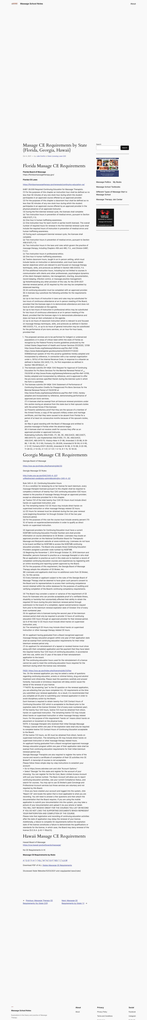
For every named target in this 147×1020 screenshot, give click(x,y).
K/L (40, 860)
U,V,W (64, 860)
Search (98, 144)
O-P (51, 860)
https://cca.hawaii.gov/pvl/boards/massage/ (42, 845)
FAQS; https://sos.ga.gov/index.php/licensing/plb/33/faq (47, 671)
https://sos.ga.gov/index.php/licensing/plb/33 (42, 466)
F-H (32, 860)
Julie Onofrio (40, 156)
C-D (27, 860)
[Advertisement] (73, 25)
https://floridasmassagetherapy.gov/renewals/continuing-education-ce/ (54, 184)
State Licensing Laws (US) (56, 156)
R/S (56, 860)
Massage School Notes (31, 3)
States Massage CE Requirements (57, 865)
